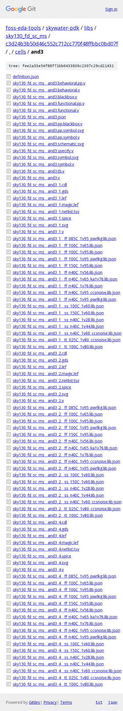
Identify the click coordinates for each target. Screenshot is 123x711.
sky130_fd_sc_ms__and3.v (36, 177)
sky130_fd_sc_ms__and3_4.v (38, 569)
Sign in (111, 9)
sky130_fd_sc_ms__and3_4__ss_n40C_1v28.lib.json (58, 657)
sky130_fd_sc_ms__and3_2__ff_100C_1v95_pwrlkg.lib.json (64, 427)
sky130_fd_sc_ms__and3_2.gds (40, 360)
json (112, 702)
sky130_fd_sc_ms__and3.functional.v (46, 110)
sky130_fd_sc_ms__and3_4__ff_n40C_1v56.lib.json (57, 610)
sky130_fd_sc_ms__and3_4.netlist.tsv (46, 549)
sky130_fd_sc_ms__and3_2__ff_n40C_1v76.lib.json (57, 454)
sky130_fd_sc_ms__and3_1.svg (40, 225)
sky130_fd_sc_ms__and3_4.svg (40, 562)
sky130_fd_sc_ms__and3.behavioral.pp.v (49, 83)
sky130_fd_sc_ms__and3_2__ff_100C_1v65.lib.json (57, 414)
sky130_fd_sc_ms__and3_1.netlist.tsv (46, 211)
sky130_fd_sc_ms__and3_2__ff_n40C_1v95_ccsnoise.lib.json (65, 461)
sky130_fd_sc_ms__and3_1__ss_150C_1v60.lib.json (58, 312)
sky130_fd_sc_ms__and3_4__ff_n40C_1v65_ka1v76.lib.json (65, 617)
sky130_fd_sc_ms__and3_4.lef (39, 535)
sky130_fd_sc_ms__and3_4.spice (42, 556)
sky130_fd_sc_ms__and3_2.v (38, 400)
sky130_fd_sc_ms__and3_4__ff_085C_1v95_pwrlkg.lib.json (64, 576)
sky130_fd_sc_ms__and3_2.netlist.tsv (46, 380)
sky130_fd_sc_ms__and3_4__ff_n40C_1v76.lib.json (57, 623)
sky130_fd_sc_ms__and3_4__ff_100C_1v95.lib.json (57, 589)
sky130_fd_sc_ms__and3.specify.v (43, 150)
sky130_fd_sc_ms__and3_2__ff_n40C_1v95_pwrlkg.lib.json (64, 468)
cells (20, 51)
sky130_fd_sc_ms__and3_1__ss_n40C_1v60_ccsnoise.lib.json (65, 333)
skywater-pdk (62, 27)
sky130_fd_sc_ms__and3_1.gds (40, 191)
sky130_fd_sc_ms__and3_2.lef (39, 366)
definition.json (26, 76)
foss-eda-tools (23, 27)
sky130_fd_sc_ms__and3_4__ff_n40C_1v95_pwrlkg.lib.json (64, 637)
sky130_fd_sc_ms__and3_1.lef (39, 198)
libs (88, 27)
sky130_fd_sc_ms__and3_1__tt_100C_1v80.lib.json (58, 346)
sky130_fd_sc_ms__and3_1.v (38, 231)
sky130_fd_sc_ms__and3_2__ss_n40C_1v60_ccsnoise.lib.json (65, 501)
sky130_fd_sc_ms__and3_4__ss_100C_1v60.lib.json (58, 643)
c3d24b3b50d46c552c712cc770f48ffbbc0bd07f (62, 43)
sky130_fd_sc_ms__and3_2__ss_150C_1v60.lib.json (58, 481)
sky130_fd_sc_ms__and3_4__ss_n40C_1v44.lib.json (58, 664)
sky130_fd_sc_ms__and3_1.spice (42, 218)
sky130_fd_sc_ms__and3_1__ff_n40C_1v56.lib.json (57, 272)
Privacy (50, 702)
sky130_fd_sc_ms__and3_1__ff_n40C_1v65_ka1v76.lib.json (65, 279)
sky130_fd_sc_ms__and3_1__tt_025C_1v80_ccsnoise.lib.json (65, 339)
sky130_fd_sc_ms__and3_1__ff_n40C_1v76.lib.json (57, 286)
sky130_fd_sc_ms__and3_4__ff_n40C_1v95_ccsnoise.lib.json (65, 630)
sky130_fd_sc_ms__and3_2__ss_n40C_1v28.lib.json (58, 488)
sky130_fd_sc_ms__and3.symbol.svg (45, 157)
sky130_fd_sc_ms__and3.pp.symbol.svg (48, 130)
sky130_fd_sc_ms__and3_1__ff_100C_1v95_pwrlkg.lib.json (64, 259)
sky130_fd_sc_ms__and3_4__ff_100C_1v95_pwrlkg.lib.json (64, 596)
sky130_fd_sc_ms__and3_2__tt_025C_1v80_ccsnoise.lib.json (65, 508)
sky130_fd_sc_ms (26, 35)
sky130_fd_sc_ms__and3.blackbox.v (45, 97)
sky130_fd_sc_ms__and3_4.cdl (40, 522)
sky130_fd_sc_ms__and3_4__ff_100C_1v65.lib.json (57, 583)
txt (99, 702)
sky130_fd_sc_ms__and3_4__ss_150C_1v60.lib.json (58, 650)
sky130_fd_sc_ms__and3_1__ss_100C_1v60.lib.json (58, 306)
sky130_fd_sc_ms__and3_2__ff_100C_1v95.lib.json (57, 421)
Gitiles (34, 702)
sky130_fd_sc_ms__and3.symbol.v (43, 164)
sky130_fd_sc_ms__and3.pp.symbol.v (46, 137)
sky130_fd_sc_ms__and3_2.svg (40, 394)
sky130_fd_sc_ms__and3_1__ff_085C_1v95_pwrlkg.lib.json (64, 238)
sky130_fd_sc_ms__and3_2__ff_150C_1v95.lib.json (57, 434)
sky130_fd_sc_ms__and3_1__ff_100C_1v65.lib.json (57, 245)
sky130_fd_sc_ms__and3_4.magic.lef (45, 542)
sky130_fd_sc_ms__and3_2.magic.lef (45, 373)
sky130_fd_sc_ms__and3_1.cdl (40, 184)
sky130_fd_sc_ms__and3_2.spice (42, 387)
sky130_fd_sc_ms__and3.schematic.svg (48, 144)
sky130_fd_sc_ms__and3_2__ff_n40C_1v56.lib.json (57, 441)
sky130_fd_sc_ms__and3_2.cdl (40, 353)
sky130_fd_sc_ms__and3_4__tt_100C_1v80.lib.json (58, 684)
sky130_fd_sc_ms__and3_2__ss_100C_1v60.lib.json (58, 475)
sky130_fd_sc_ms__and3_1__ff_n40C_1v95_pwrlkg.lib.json (64, 299)
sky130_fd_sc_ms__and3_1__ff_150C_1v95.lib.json (57, 265)
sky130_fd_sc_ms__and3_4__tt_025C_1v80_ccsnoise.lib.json (65, 677)
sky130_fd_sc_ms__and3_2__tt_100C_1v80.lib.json (58, 515)
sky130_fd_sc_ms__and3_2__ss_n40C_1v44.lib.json (58, 495)
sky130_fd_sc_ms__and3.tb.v (38, 171)
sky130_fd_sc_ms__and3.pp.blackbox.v (47, 123)
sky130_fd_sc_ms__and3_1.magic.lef (45, 204)
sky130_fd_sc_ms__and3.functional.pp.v (48, 103)
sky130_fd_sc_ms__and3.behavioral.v (46, 90)
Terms (66, 702)
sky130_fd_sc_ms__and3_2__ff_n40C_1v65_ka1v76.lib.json (65, 448)
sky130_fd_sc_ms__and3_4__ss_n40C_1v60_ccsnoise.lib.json (65, 670)
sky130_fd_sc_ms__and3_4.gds (40, 529)
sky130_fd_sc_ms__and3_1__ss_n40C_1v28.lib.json (58, 319)
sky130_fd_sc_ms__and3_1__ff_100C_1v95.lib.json (57, 252)
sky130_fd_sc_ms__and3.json (39, 117)
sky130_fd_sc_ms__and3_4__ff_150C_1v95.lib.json (57, 603)
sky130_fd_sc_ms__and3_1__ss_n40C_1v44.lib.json (58, 326)
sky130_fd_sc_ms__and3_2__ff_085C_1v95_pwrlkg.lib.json (64, 407)
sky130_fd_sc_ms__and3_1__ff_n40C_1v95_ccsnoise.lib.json (65, 292)
